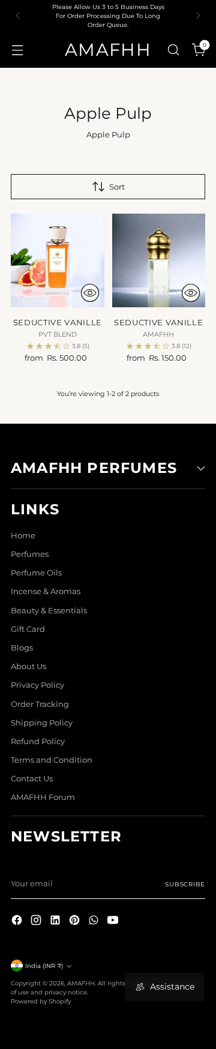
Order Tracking (40, 704)
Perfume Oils (36, 572)
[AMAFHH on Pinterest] (75, 921)
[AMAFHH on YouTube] (114, 921)
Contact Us (32, 778)
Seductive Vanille (57, 322)
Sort (117, 186)
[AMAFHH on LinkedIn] (56, 921)
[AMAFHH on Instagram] (37, 921)
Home (23, 535)
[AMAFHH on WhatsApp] (95, 921)
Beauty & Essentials (49, 610)
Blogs (22, 647)
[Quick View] (90, 292)
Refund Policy (38, 741)
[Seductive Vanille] (57, 260)
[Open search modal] (173, 49)
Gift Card (28, 629)
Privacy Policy (37, 685)
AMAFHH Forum (43, 797)
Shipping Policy (42, 722)
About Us (28, 666)
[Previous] (18, 16)
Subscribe (185, 884)
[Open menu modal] (17, 49)
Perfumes (30, 554)
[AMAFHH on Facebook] (18, 921)
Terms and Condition (51, 760)
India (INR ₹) (44, 965)
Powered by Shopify (41, 1001)
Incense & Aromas (45, 591)
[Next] (198, 16)
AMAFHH (81, 983)
